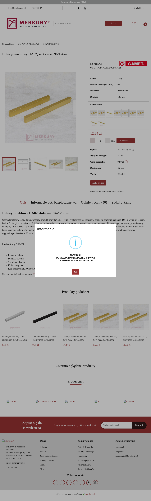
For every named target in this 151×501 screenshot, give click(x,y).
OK (75, 272)
